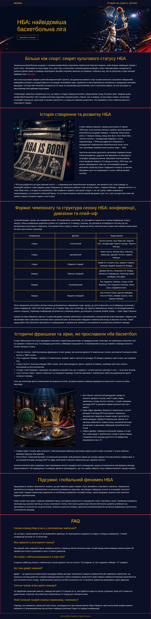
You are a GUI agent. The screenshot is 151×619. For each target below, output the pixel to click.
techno (18, 3)
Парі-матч (31, 74)
